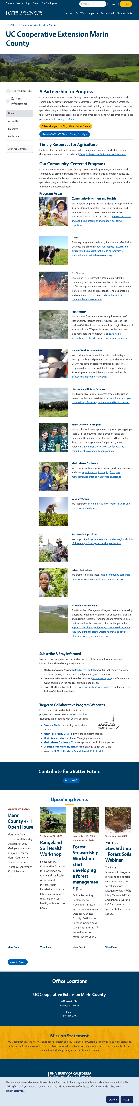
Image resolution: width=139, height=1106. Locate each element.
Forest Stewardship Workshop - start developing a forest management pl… (86, 867)
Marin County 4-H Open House (20, 821)
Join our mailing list (101, 678)
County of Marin (65, 119)
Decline (113, 1099)
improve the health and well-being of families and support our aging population (101, 221)
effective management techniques (89, 376)
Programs (13, 128)
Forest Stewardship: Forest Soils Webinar (118, 851)
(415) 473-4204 (69, 1016)
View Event (14, 947)
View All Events (17, 962)
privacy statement (15, 1090)
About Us (13, 121)
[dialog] (69, 1091)
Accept (126, 1099)
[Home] (24, 13)
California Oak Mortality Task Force (95, 687)
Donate (126, 4)
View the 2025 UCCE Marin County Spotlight (65, 134)
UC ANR (10, 25)
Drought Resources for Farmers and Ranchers (102, 154)
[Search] (104, 4)
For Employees (49, 3)
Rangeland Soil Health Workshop (51, 848)
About (69, 13)
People (19, 3)
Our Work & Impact (86, 13)
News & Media (124, 13)
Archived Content (17, 148)
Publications (14, 136)
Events (36, 3)
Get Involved (107, 13)
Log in (113, 4)
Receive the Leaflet (84, 669)
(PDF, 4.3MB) (78, 751)
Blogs (28, 3)
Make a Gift (71, 780)
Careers (10, 3)
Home (11, 113)
